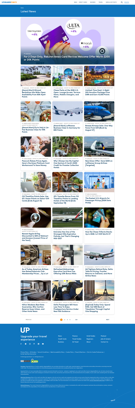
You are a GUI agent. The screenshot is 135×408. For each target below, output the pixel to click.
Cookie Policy (70, 352)
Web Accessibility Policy (57, 352)
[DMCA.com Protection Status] (25, 361)
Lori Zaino (58, 158)
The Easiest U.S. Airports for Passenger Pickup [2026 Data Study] (98, 200)
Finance (75, 336)
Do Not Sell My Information (28, 354)
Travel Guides (76, 339)
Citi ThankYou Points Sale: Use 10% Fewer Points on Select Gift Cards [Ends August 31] (35, 199)
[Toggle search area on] (122, 2)
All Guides (33, 352)
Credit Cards (83, 2)
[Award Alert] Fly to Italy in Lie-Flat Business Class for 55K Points (35, 130)
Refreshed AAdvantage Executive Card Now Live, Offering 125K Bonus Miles (65, 271)
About (89, 342)
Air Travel (75, 342)
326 (76, 319)
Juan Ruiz (28, 53)
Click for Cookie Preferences (95, 352)
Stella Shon (35, 123)
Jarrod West (27, 123)
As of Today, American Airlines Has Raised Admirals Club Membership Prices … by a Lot (35, 271)
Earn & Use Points (111, 2)
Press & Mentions (80, 352)
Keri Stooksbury (92, 194)
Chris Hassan (59, 88)
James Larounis (91, 88)
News (75, 2)
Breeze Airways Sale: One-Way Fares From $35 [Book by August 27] (98, 128)
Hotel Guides (91, 336)
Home (22, 8)
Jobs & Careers (106, 339)
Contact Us (104, 342)
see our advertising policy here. (97, 380)
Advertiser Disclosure (126, 3)
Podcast (103, 336)
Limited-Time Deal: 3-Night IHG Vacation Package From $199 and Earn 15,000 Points (97, 92)
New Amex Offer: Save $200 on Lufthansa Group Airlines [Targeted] (98, 163)
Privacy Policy (25, 352)
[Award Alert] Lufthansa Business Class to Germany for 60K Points (67, 128)
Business (92, 2)
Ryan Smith (27, 194)
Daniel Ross (90, 123)
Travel (101, 2)
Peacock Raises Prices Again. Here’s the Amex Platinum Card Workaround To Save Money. (35, 163)
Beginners (90, 339)
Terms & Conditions (43, 352)
